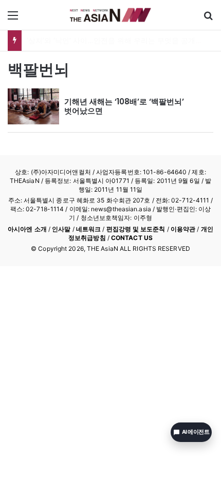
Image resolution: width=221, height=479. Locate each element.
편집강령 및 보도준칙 (135, 229)
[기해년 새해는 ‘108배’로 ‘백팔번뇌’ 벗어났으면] (33, 106)
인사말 (61, 229)
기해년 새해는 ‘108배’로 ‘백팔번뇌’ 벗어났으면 (124, 106)
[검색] (208, 18)
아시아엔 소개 (27, 229)
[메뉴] (13, 18)
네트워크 (88, 229)
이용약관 (183, 229)
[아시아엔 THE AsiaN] (110, 15)
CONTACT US (132, 238)
